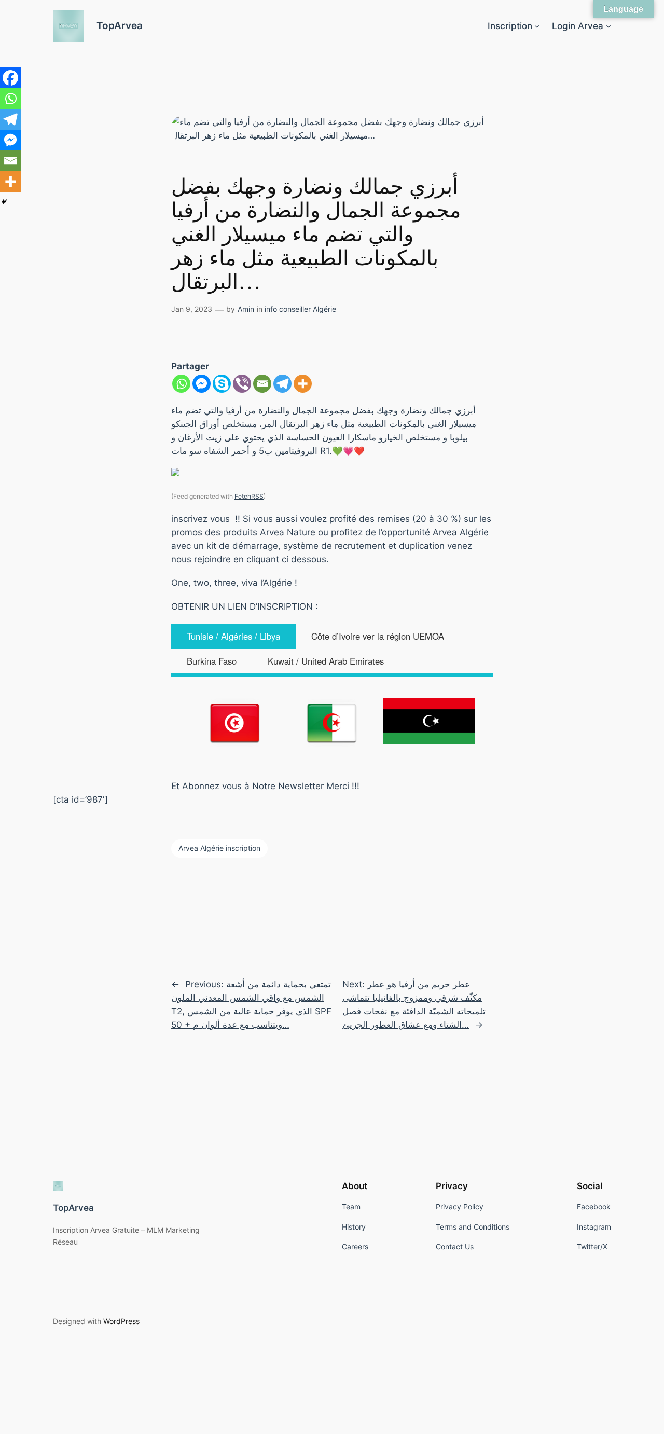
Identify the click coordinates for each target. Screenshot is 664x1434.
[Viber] (242, 384)
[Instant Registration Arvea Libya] (429, 720)
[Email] (262, 384)
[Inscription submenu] (537, 26)
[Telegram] (282, 384)
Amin (246, 309)
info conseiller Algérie (300, 309)
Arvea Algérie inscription (219, 848)
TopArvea (119, 25)
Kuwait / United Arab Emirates (326, 661)
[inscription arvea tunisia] (235, 723)
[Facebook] (10, 77)
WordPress (121, 1321)
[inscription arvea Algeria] (332, 723)
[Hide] (4, 202)
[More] (303, 384)
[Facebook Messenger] (201, 384)
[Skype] (222, 384)
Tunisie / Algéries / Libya (233, 636)
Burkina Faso (212, 661)
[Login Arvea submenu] (608, 26)
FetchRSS (249, 496)
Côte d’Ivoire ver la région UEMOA (377, 636)
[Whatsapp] (181, 384)
